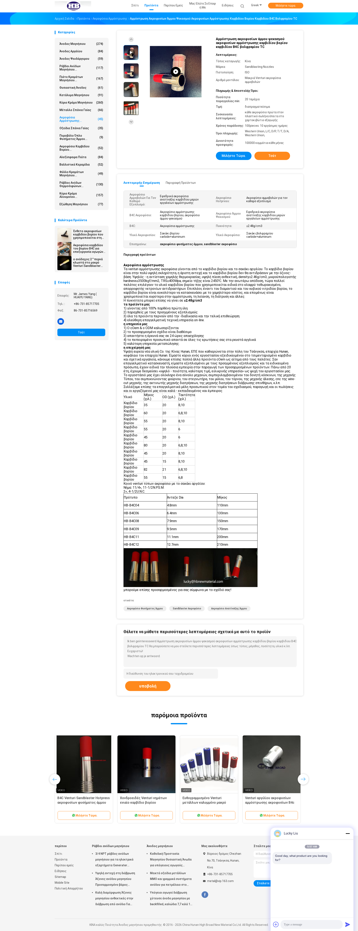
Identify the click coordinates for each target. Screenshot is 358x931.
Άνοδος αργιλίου (81, 51)
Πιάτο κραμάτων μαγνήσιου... (81, 78)
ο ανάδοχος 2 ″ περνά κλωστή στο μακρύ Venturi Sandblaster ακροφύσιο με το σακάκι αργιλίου (88, 262)
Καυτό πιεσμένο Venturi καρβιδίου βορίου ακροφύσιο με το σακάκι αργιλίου (145, 802)
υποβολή (147, 686)
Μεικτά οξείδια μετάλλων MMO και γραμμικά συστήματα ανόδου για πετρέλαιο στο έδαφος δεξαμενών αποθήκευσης (171, 879)
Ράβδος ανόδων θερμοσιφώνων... (81, 184)
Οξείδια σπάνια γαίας (81, 128)
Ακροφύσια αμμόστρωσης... (81, 119)
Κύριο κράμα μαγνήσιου (81, 102)
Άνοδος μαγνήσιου (81, 43)
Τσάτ (81, 332)
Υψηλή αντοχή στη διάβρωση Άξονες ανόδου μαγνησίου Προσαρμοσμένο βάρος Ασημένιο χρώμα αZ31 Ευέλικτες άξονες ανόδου (115, 879)
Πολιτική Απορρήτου (69, 888)
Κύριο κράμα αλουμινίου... (81, 195)
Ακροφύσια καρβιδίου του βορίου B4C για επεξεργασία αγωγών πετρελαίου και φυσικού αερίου (88, 248)
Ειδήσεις (61, 871)
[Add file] (276, 924)
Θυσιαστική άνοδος (81, 87)
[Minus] (347, 833)
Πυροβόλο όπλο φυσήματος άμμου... (81, 137)
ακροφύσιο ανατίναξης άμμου (229, 608)
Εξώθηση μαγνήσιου (81, 204)
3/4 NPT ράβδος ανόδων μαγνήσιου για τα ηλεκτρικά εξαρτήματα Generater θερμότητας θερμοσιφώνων (114, 860)
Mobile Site (62, 882)
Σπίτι (58, 853)
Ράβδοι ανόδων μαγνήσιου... (81, 67)
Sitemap (60, 876)
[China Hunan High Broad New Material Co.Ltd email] (60, 321)
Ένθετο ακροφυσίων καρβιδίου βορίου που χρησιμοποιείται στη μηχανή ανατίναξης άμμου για (88, 234)
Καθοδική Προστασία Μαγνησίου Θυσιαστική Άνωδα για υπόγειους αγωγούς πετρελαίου (171, 860)
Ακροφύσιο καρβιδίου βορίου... (81, 148)
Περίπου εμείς (64, 865)
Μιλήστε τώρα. (286, 5)
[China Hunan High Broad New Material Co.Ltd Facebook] (204, 894)
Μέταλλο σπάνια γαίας (81, 110)
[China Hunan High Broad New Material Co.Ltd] (73, 6)
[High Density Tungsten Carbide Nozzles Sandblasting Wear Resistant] (175, 72)
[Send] (347, 924)
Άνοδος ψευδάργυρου (81, 58)
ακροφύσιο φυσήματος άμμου (145, 608)
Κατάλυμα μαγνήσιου (81, 95)
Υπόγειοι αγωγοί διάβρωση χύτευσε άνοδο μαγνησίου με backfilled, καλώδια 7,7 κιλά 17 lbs (171, 899)
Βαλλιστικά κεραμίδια (81, 164)
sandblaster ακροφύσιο (187, 608)
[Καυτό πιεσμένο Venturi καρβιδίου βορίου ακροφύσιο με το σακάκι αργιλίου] (146, 764)
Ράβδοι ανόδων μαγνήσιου (110, 846)
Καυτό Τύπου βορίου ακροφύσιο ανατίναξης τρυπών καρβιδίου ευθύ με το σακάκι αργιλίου (82, 802)
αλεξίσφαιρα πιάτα (81, 157)
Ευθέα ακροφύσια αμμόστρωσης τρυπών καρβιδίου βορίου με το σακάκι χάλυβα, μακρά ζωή (208, 802)
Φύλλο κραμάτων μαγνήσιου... (81, 173)
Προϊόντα (61, 859)
